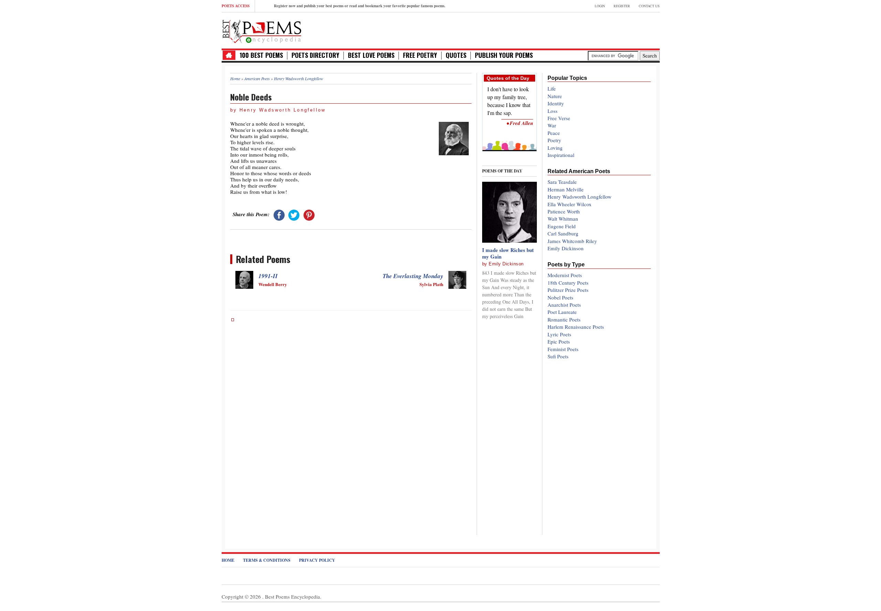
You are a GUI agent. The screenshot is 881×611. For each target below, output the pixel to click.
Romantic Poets (564, 319)
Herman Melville (566, 189)
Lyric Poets (559, 334)
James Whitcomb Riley (572, 241)
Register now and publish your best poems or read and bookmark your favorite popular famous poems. (359, 6)
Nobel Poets (560, 297)
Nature (555, 96)
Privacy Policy (317, 560)
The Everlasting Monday (413, 276)
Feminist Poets (563, 349)
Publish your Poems (504, 55)
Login (600, 5)
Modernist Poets (565, 275)
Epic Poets (559, 341)
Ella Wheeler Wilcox (570, 204)
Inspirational (561, 154)
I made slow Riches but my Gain (508, 253)
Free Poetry (420, 55)
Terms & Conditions (266, 560)
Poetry (554, 140)
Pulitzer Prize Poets (568, 289)
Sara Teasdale (562, 181)
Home (228, 560)
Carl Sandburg (563, 233)
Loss (553, 110)
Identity (556, 103)
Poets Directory (315, 55)
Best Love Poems (371, 55)
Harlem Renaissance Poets (576, 326)
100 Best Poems (261, 55)
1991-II (268, 276)
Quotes (456, 55)
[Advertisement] (579, 29)
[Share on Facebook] (279, 214)
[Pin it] (309, 214)
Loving (555, 147)
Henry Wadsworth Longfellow (580, 196)
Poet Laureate (562, 311)
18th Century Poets (568, 282)
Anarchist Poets (564, 304)
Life (552, 88)
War (552, 125)
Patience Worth (564, 211)
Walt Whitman (563, 218)
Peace (554, 132)
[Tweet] (293, 214)
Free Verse (559, 118)
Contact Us (649, 5)
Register (622, 5)
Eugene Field (562, 226)
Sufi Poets (558, 356)
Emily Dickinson (506, 263)
